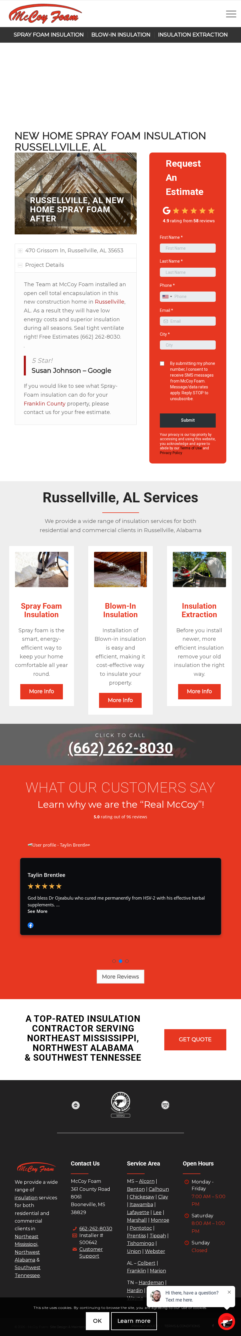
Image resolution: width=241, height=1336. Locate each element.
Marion (158, 1271)
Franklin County (45, 403)
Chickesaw (142, 1197)
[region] (76, 348)
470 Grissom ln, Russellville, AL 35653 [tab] (74, 250)
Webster (155, 1251)
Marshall (137, 1220)
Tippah (158, 1236)
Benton (136, 1189)
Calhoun (159, 1189)
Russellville (109, 302)
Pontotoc (141, 1228)
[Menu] (228, 13)
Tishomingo (140, 1243)
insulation (26, 1198)
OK (97, 1321)
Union (134, 1251)
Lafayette (138, 1212)
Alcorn (147, 1181)
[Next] (123, 193)
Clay (163, 1197)
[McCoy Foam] (45, 13)
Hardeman (151, 1282)
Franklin (136, 1271)
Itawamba (141, 1204)
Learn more (134, 1321)
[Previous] (28, 193)
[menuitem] (228, 13)
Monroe (160, 1220)
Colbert (146, 1263)
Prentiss (136, 1236)
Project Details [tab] (44, 265)
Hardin (135, 1290)
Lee (157, 1212)
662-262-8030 (95, 1228)
